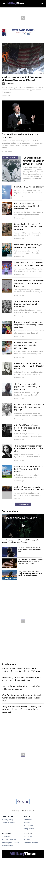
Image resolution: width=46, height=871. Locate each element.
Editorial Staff (7, 845)
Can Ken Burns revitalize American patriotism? (20, 135)
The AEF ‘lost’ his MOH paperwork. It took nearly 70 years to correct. (27, 386)
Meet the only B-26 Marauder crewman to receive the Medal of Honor (29, 366)
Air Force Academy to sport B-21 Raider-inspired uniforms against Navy (29, 549)
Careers (27, 839)
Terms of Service (8, 822)
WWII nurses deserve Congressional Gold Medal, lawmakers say (26, 206)
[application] (7, 488)
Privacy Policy (7, 819)
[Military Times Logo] (16, 3)
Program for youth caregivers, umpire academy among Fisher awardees (28, 324)
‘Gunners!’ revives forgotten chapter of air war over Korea (33, 160)
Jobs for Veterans (31, 842)
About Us (28, 836)
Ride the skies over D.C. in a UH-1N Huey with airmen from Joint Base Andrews (20, 540)
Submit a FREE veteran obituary (29, 186)
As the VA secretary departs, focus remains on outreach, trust (29, 488)
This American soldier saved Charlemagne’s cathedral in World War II (27, 304)
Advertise (6, 836)
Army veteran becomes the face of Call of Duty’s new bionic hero (29, 264)
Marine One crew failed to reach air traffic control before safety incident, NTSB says (21, 670)
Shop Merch (29, 828)
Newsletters (28, 822)
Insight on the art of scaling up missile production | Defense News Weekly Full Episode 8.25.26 (30, 573)
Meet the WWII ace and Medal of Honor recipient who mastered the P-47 (29, 407)
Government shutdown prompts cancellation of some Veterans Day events (29, 283)
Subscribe (28, 819)
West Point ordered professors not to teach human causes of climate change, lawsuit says (21, 698)
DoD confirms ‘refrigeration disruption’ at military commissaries (21, 687)
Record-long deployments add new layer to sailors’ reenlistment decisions (21, 678)
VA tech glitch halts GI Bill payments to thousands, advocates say (26, 345)
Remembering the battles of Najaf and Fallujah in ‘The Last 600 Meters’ (28, 227)
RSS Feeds (28, 825)
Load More (23, 504)
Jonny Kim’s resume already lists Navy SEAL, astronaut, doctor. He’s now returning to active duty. (22, 709)
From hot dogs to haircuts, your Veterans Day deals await (28, 246)
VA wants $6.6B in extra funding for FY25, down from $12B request (28, 469)
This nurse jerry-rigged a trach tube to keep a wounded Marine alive (28, 448)
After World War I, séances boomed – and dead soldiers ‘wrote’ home (27, 428)
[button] (23, 525)
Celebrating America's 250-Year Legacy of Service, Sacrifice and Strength (22, 78)
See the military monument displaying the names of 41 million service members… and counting (31, 561)
